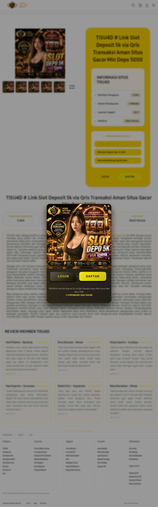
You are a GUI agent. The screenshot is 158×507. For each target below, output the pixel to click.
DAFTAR (93, 276)
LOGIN (63, 276)
